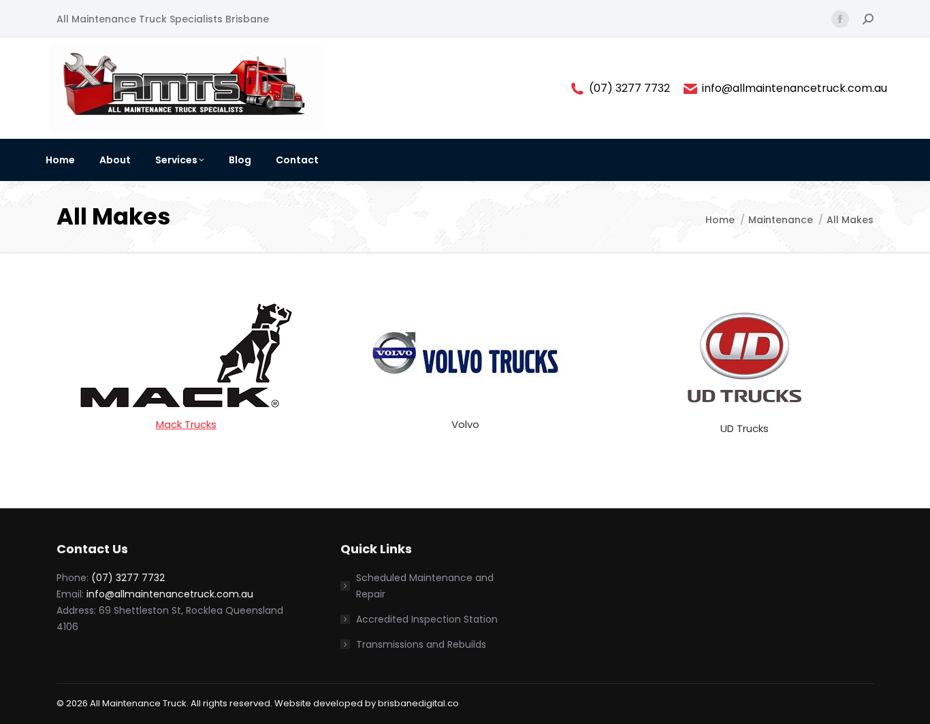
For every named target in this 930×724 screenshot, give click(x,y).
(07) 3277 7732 (629, 88)
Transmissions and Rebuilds (421, 644)
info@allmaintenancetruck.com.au (794, 88)
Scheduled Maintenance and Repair (425, 586)
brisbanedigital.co (418, 703)
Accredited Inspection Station (427, 619)
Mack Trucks (186, 424)
